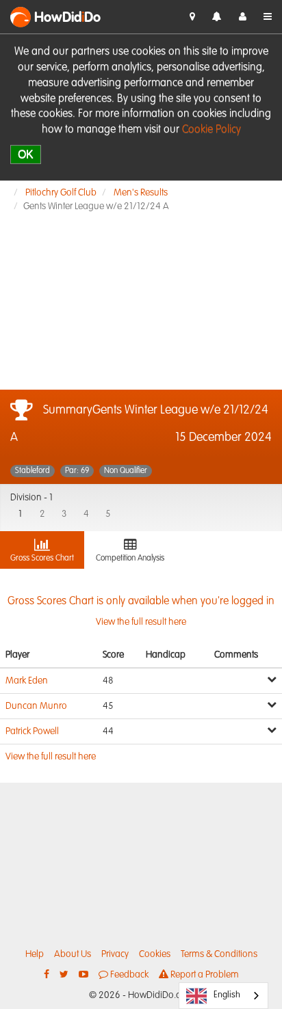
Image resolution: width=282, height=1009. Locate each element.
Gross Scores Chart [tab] (42, 558)
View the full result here (50, 757)
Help (34, 954)
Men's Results (141, 193)
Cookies (154, 954)
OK (26, 154)
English (227, 995)
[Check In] (192, 17)
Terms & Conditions (219, 954)
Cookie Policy (211, 129)
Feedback (128, 975)
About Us (72, 954)
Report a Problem (203, 975)
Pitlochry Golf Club (61, 193)
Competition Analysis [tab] (130, 558)
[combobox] (223, 995)
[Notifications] (217, 17)
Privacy (115, 954)
